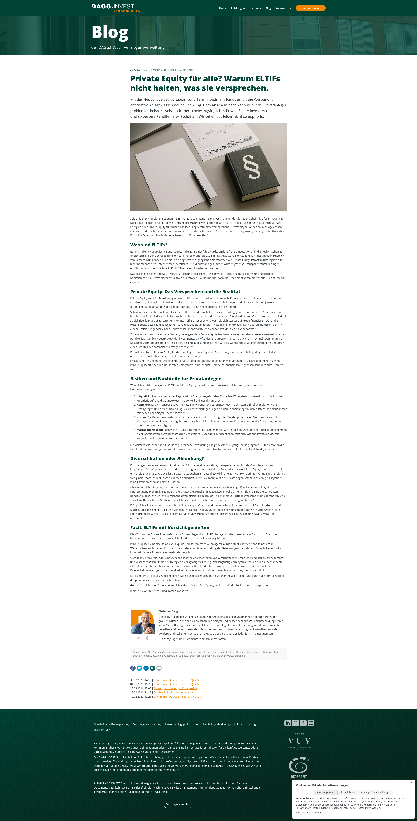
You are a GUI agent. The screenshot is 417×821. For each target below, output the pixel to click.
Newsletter (181, 783)
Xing (152, 668)
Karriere (166, 783)
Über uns (255, 8)
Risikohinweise (120, 787)
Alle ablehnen (347, 792)
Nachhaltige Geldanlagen (217, 724)
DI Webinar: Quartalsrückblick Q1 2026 (177, 684)
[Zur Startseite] (115, 8)
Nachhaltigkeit (162, 787)
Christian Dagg (158, 69)
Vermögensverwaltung (147, 724)
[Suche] (291, 8)
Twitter (139, 668)
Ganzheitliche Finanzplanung (111, 724)
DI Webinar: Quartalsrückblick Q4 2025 (177, 696)
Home (223, 8)
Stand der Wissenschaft (180, 69)
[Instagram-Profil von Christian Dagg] (146, 638)
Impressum (197, 783)
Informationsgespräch (145, 783)
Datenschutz (215, 783)
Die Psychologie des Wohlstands (174, 692)
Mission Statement (185, 787)
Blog (268, 8)
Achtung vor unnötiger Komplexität (175, 688)
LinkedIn (146, 668)
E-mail (159, 668)
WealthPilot (162, 792)
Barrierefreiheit (141, 787)
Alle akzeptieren (325, 792)
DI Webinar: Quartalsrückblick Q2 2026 (177, 680)
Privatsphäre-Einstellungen (244, 787)
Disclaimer (243, 783)
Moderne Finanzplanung (111, 792)
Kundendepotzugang (212, 787)
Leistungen (238, 8)
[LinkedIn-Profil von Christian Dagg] (139, 638)
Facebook (133, 668)
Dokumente (101, 787)
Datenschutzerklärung (332, 801)
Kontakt (280, 8)
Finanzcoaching (246, 724)
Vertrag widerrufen (178, 804)
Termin (310, 8)
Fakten (230, 783)
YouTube (311, 723)
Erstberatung (102, 730)
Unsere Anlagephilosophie (181, 724)
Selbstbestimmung (140, 792)
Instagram (295, 723)
